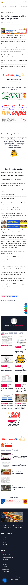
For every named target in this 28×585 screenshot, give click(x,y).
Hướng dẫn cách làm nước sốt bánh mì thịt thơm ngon (19, 472)
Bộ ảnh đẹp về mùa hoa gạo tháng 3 (18, 488)
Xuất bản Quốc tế (6, 571)
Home (2, 12)
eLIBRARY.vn (5, 566)
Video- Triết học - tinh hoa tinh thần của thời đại (6, 370)
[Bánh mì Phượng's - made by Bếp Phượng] (2, 2)
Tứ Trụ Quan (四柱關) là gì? (7, 389)
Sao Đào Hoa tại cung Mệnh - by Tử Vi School (11, 172)
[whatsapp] (26, 308)
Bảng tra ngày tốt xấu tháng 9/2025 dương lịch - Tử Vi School (21, 390)
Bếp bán (4, 542)
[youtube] (13, 582)
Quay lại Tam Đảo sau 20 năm (8, 198)
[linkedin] (26, 313)
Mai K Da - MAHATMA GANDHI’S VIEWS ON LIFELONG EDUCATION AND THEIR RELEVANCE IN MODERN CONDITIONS (13, 215)
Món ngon (4, 544)
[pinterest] (26, 310)
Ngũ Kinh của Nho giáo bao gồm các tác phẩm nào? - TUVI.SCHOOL (20, 407)
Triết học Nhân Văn (6, 562)
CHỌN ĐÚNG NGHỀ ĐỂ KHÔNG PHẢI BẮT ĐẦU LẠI (13, 175)
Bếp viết (4, 539)
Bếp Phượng (5, 559)
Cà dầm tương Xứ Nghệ (7, 557)
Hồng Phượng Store (7, 554)
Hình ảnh (4, 547)
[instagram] (10, 582)
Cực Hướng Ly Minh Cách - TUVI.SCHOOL (11, 179)
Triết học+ (4, 564)
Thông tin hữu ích (9, 12)
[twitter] (26, 306)
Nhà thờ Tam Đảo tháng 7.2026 (8, 194)
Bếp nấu (4, 537)
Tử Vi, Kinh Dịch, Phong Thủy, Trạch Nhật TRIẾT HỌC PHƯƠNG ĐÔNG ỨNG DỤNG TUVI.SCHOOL (14, 424)
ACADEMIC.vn (5, 569)
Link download (14, 126)
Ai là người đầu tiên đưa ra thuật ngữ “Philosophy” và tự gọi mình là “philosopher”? (7, 407)
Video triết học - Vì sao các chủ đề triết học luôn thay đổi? (19, 457)
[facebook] (26, 304)
